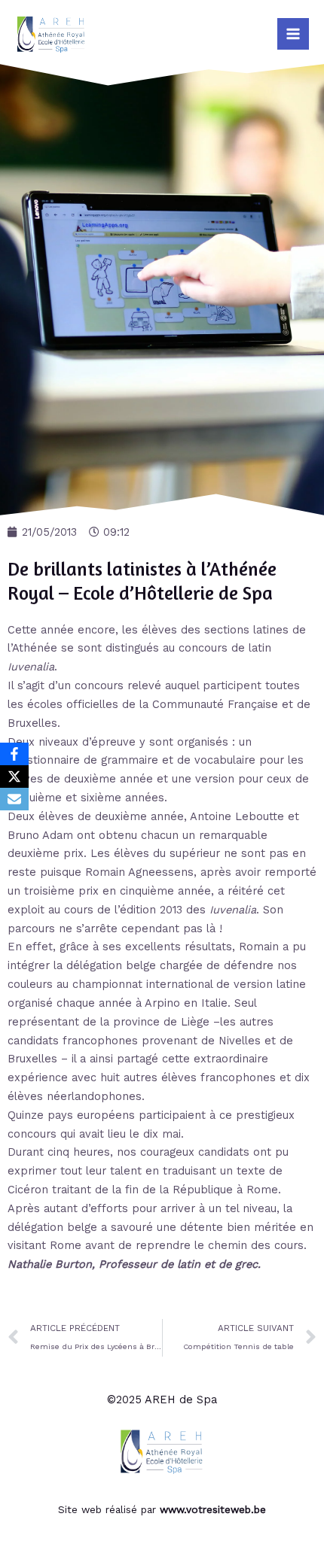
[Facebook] (14, 754)
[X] (14, 776)
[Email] (14, 799)
